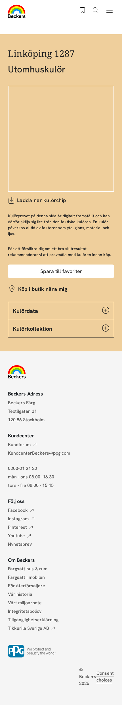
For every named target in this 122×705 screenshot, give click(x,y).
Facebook (18, 510)
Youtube (16, 536)
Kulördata (25, 311)
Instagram (18, 519)
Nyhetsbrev (20, 544)
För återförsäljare (26, 586)
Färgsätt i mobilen (26, 577)
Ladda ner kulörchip (41, 200)
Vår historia (20, 594)
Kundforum (19, 445)
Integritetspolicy (24, 611)
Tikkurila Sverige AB (28, 628)
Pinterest (17, 527)
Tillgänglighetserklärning (33, 620)
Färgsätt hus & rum (27, 569)
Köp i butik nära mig (42, 289)
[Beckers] (17, 11)
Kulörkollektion (32, 328)
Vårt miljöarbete (25, 603)
